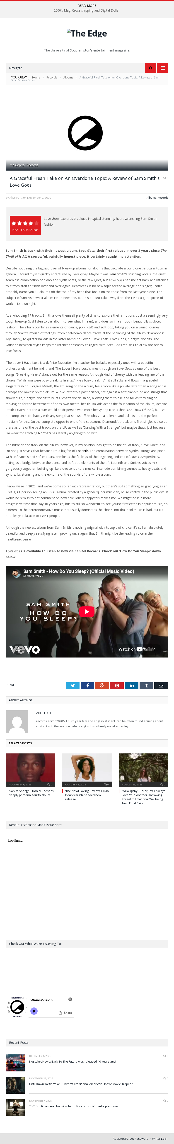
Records (163, 198)
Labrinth (82, 451)
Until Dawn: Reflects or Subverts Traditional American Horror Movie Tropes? (81, 1084)
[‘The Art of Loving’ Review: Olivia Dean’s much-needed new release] (87, 769)
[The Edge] (87, 32)
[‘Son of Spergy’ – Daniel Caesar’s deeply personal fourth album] (30, 769)
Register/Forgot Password (130, 1139)
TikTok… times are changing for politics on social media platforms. (74, 1106)
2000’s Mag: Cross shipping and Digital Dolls (86, 10)
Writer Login (160, 1139)
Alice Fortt (44, 713)
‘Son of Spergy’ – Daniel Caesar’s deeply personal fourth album (31, 793)
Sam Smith (117, 274)
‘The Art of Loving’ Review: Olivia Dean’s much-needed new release (87, 795)
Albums (151, 198)
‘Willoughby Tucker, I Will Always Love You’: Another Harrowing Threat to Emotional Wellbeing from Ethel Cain (143, 797)
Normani (44, 433)
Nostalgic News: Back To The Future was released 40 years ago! (72, 1061)
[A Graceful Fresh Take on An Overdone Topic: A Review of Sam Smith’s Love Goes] (87, 133)
